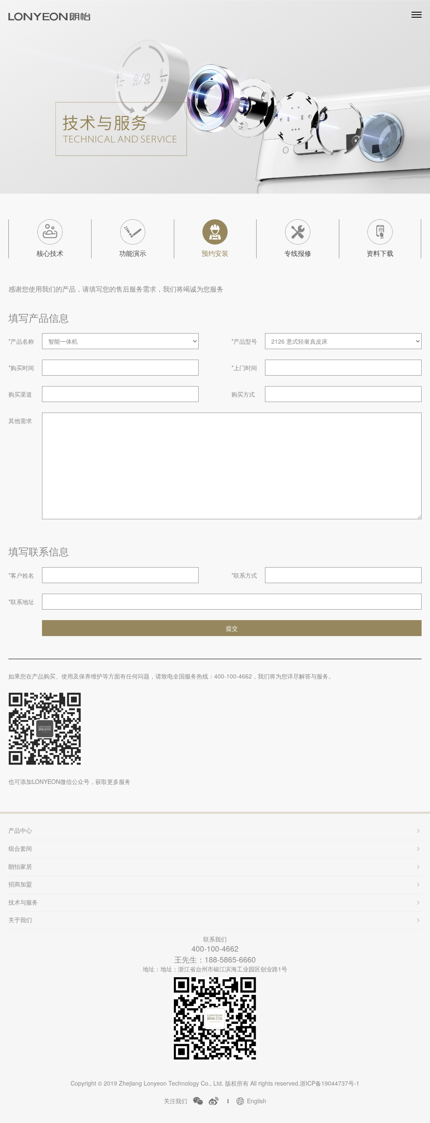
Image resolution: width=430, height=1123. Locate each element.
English (256, 1101)
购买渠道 (20, 394)
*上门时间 (244, 367)
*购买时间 (21, 367)
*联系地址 (21, 601)
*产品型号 (244, 341)
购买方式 (243, 394)
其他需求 (20, 420)
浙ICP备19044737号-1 (329, 1083)
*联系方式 (244, 575)
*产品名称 (21, 341)
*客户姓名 (21, 575)
